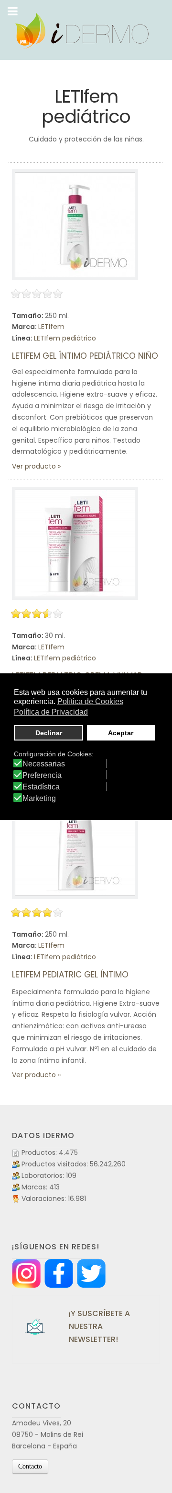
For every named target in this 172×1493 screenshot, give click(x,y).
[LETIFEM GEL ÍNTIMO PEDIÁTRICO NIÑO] (75, 224)
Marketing (39, 798)
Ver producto (34, 466)
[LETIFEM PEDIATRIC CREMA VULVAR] (75, 543)
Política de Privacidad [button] (51, 712)
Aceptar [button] (120, 733)
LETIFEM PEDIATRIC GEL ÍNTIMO (70, 974)
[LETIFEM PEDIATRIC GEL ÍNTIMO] (75, 842)
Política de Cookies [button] (90, 701)
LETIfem (51, 326)
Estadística (41, 787)
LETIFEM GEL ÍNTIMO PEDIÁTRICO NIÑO (85, 356)
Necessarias (43, 764)
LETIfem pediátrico (65, 338)
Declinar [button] (48, 733)
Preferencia (42, 775)
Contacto (30, 1466)
